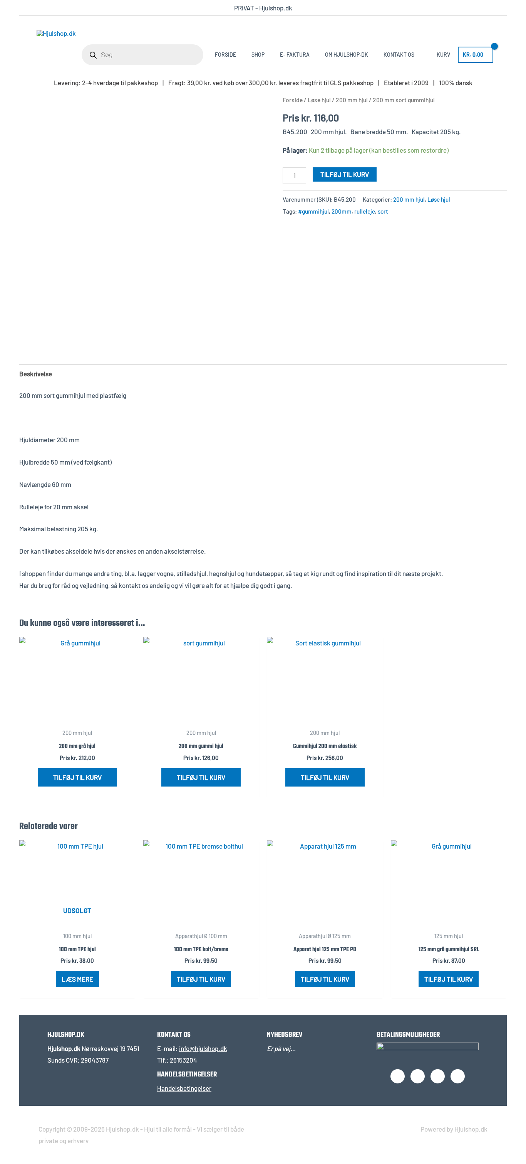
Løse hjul (319, 99)
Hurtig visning (77, 717)
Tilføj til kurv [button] (77, 777)
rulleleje (364, 211)
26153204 (183, 1060)
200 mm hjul (352, 99)
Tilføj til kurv (344, 174)
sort (383, 211)
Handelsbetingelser (184, 1088)
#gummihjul (313, 211)
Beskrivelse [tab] (35, 373)
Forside (293, 99)
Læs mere (77, 979)
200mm (342, 211)
